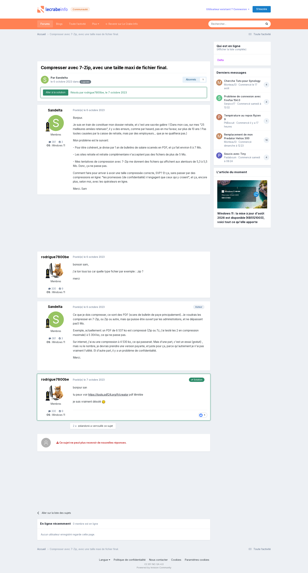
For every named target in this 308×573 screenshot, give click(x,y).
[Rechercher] (267, 24)
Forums (45, 23)
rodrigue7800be (55, 257)
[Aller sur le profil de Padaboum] (219, 155)
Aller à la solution (55, 92)
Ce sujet (253, 23)
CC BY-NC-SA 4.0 (154, 564)
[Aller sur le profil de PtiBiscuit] (219, 117)
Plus (95, 23)
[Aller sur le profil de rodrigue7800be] (56, 270)
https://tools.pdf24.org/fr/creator (108, 394)
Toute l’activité (77, 23)
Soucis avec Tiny (235, 153)
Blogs (59, 23)
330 (53, 288)
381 (53, 141)
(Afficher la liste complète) (231, 49)
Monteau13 (230, 84)
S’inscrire (261, 9)
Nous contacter (158, 559)
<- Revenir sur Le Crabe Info (122, 23)
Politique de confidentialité (130, 559)
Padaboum (230, 157)
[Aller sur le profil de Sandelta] (45, 80)
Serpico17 (229, 103)
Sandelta (62, 77)
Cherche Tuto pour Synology (242, 80)
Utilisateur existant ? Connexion (227, 9)
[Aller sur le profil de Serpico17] (219, 98)
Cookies (176, 559)
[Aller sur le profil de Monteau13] (219, 83)
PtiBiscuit (229, 122)
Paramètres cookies (197, 559)
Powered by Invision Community (154, 567)
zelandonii (84, 425)
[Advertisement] (124, 50)
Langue (104, 559)
